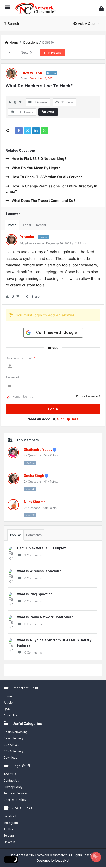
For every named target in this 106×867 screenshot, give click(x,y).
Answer (48, 111)
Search (13, 23)
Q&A (7, 709)
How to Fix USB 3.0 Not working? (39, 158)
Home (8, 696)
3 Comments (33, 555)
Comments (34, 535)
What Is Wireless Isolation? (39, 571)
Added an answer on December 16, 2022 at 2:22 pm (52, 243)
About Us (10, 774)
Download (10, 757)
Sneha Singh (34, 476)
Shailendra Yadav (38, 450)
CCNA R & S (11, 745)
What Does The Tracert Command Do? (43, 200)
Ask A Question (90, 23)
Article (8, 702)
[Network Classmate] (37, 8)
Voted (12, 225)
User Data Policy (15, 800)
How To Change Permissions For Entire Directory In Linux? (51, 188)
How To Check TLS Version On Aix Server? (47, 177)
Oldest (26, 225)
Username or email (20, 358)
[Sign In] (101, 9)
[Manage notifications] (94, 856)
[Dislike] (20, 102)
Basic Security (13, 738)
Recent (41, 225)
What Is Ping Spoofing (35, 594)
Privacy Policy (13, 787)
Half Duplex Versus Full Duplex (41, 548)
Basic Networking (16, 732)
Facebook (10, 816)
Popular (15, 535)
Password (14, 377)
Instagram (11, 823)
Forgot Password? (88, 396)
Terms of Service (15, 793)
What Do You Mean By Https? (36, 168)
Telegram (10, 835)
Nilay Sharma (35, 502)
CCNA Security (13, 751)
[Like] (9, 102)
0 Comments (33, 578)
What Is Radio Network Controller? (45, 617)
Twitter (8, 829)
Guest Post (11, 715)
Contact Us (11, 780)
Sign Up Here (67, 419)
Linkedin (9, 842)
